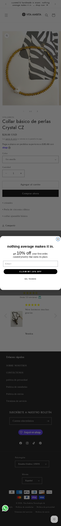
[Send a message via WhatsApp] (5, 508)
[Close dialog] (58, 239)
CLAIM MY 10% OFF (30, 271)
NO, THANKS (30, 279)
